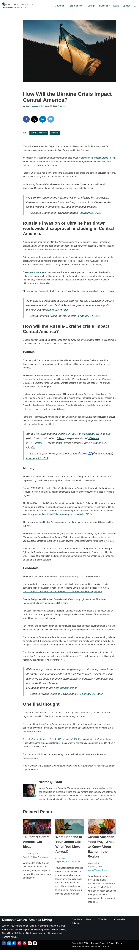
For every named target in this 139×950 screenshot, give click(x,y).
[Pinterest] (24, 943)
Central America (39, 133)
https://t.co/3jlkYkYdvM (55, 309)
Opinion (126, 6)
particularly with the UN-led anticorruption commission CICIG (62, 514)
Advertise (76, 923)
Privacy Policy (115, 943)
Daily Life (76, 862)
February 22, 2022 (37, 458)
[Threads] (35, 943)
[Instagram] (19, 943)
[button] (65, 5)
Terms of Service (99, 943)
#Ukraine (93, 438)
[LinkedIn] (42, 119)
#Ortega (71, 433)
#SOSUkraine (34, 442)
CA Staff (61, 858)
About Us (90, 919)
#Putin (60, 438)
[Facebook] (26, 119)
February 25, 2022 (90, 212)
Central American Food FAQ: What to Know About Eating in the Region (101, 846)
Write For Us (104, 919)
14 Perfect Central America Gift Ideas (36, 841)
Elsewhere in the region (34, 272)
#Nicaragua (88, 433)
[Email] (50, 119)
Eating (90, 870)
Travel (104, 870)
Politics (54, 133)
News (116, 6)
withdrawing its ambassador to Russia (97, 158)
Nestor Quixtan (32, 106)
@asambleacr (68, 687)
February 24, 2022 (89, 315)
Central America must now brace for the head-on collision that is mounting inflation (62, 591)
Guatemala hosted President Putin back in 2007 (54, 739)
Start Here (77, 919)
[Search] (135, 6)
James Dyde (31, 853)
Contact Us (119, 919)
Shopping (44, 857)
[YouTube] (30, 943)
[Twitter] (34, 119)
